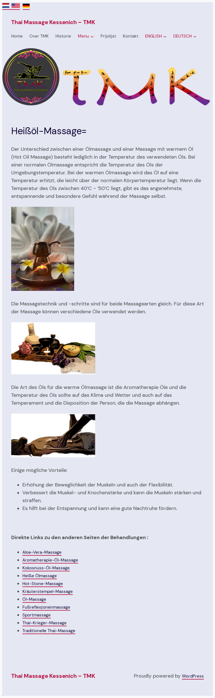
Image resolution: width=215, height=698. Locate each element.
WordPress (193, 676)
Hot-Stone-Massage (42, 583)
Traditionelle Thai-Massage (48, 631)
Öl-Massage (34, 599)
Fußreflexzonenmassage (46, 607)
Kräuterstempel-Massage (47, 591)
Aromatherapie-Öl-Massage (50, 560)
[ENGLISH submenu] (165, 36)
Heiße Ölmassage (39, 576)
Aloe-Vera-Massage (42, 552)
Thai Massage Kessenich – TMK (53, 22)
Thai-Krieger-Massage (44, 623)
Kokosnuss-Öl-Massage (46, 568)
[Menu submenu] (92, 36)
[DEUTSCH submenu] (195, 36)
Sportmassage (36, 615)
